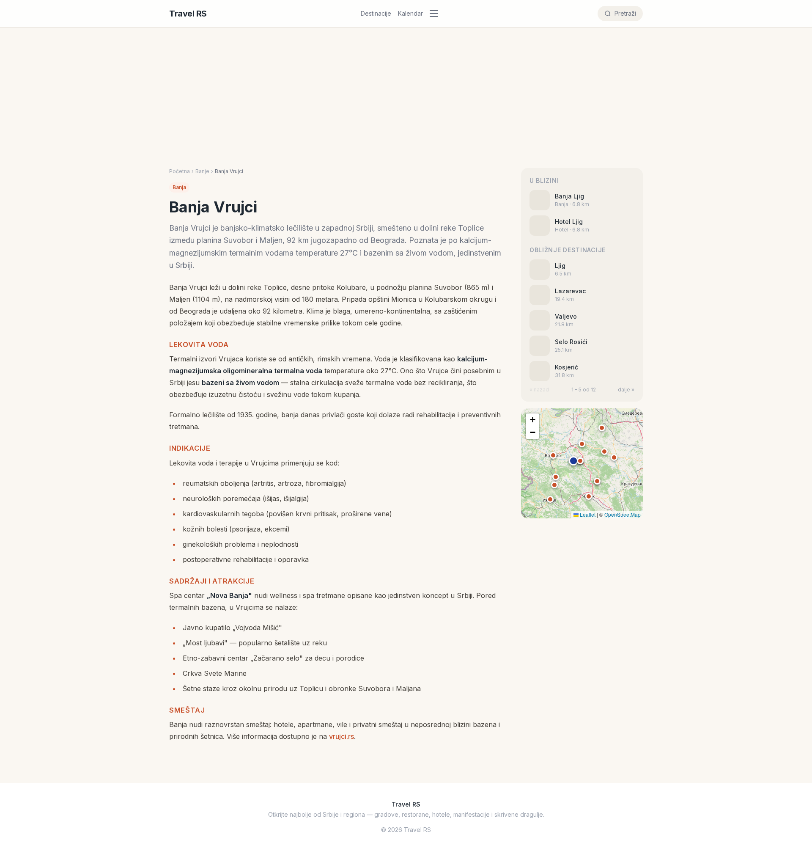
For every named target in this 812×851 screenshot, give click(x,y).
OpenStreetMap (622, 514)
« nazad (539, 389)
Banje (202, 171)
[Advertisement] (406, 104)
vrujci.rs (341, 736)
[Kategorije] (436, 13)
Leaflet (587, 514)
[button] (573, 460)
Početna (179, 171)
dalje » (626, 389)
